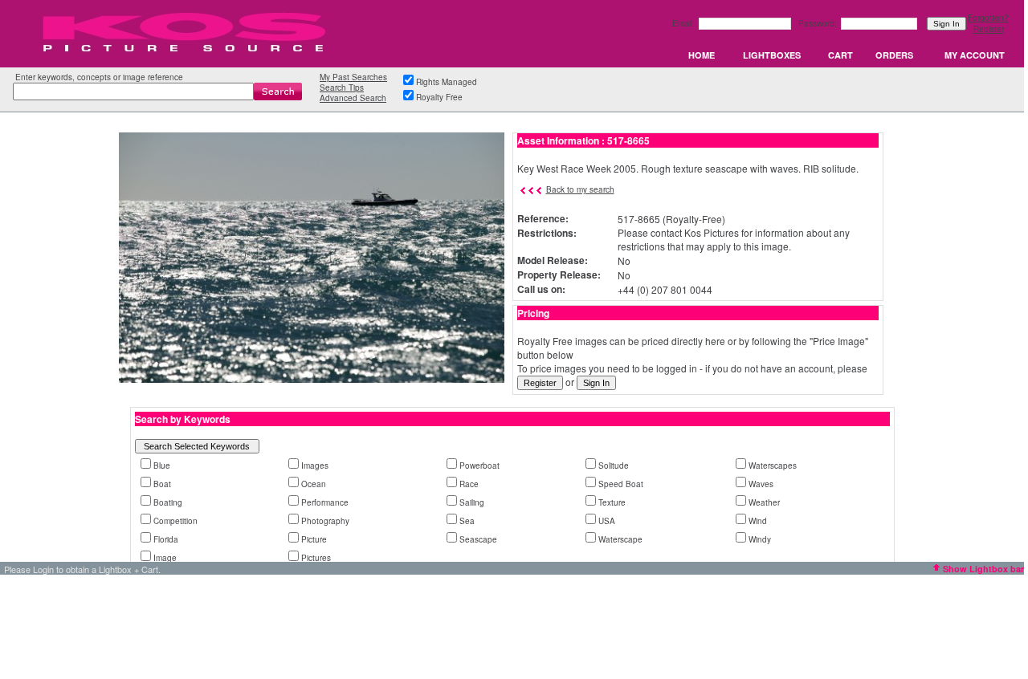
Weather (764, 502)
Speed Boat (620, 484)
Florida (165, 539)
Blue (161, 465)
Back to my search (580, 189)
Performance (325, 502)
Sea (467, 521)
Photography (325, 521)
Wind (758, 521)
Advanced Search (353, 98)
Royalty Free (439, 97)
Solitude (613, 465)
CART (840, 55)
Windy (760, 539)
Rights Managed (446, 81)
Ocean (313, 484)
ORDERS (894, 55)
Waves (761, 484)
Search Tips (342, 87)
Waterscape (620, 539)
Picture (314, 539)
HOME (701, 55)
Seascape (478, 539)
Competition (175, 521)
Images (314, 465)
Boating (167, 502)
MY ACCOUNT (974, 55)
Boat (162, 484)
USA (606, 521)
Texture (612, 502)
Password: (818, 23)
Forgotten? (988, 17)
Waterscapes (773, 465)
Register (988, 29)
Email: (684, 23)
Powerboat (479, 465)
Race (469, 484)
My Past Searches (353, 77)
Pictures (316, 557)
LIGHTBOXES (772, 55)
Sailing (471, 502)
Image (165, 557)
